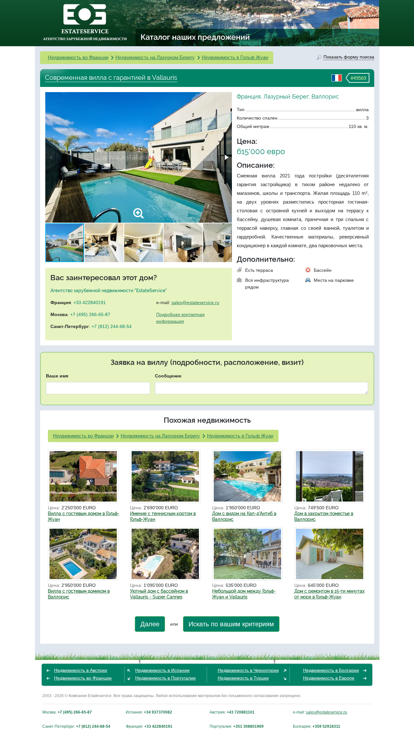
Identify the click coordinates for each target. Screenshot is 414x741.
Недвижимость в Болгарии (331, 670)
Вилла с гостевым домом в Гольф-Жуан (83, 516)
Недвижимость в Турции (243, 678)
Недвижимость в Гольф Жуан (235, 57)
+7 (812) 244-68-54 (112, 326)
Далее (149, 624)
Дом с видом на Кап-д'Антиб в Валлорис (244, 516)
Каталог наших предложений (195, 37)
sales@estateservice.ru (195, 302)
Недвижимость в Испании (162, 670)
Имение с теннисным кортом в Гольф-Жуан (163, 516)
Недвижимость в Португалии (165, 678)
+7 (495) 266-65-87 (90, 314)
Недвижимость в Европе (328, 678)
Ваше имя (57, 375)
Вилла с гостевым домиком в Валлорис (79, 593)
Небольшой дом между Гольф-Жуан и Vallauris (244, 593)
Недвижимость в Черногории (248, 670)
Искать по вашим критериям (231, 624)
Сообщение (168, 375)
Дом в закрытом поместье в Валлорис (323, 516)
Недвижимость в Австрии (80, 670)
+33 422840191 (89, 302)
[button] (226, 157)
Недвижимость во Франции (78, 57)
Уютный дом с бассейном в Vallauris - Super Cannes (159, 593)
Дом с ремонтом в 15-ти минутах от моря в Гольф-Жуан (329, 593)
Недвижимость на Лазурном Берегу (155, 57)
